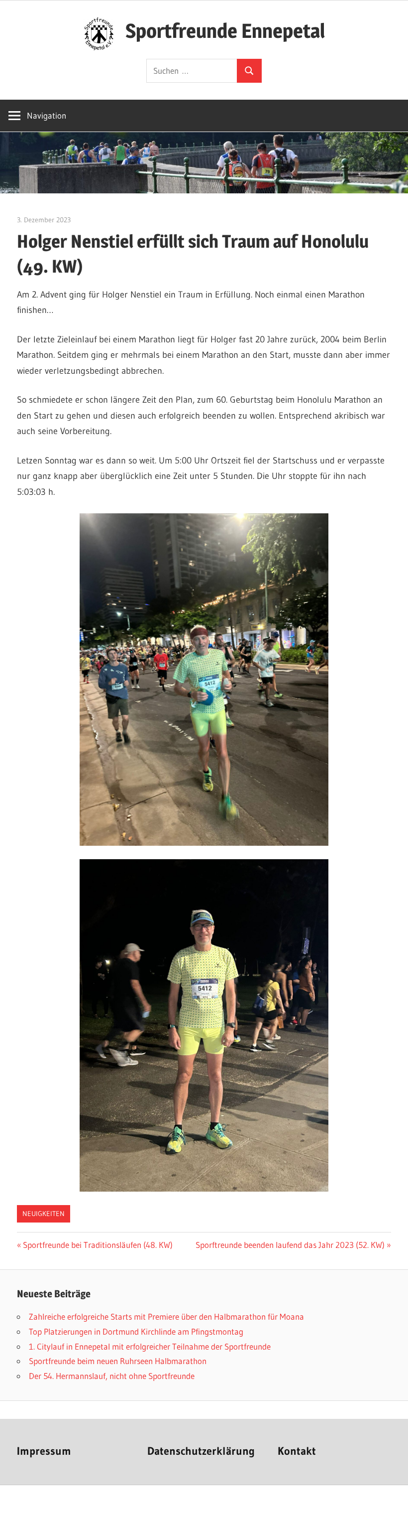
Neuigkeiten (43, 1213)
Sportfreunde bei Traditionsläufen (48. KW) (97, 1244)
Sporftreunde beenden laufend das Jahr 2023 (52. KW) (290, 1244)
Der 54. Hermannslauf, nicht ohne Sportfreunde (112, 1376)
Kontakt (297, 1451)
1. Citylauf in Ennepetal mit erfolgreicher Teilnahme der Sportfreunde (150, 1346)
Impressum (44, 1451)
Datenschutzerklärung (201, 1451)
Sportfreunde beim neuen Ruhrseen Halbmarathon (117, 1361)
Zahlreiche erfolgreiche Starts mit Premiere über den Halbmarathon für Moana (166, 1316)
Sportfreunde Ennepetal (225, 30)
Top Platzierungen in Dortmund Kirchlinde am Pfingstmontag (136, 1331)
